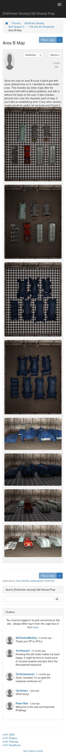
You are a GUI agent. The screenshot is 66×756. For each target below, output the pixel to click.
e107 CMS (8, 734)
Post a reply (47, 40)
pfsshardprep (36, 580)
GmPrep (25, 580)
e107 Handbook (11, 745)
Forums (16, 23)
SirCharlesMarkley (26, 637)
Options (54, 54)
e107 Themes (10, 741)
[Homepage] (6, 23)
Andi (18, 580)
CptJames (22, 690)
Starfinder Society (34, 23)
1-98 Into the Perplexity (41, 26)
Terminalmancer (25, 674)
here (35, 627)
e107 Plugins (10, 738)
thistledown (30, 54)
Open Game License (33, 750)
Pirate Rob (49, 580)
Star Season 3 (16, 26)
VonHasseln (23, 650)
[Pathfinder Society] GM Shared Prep (29, 13)
